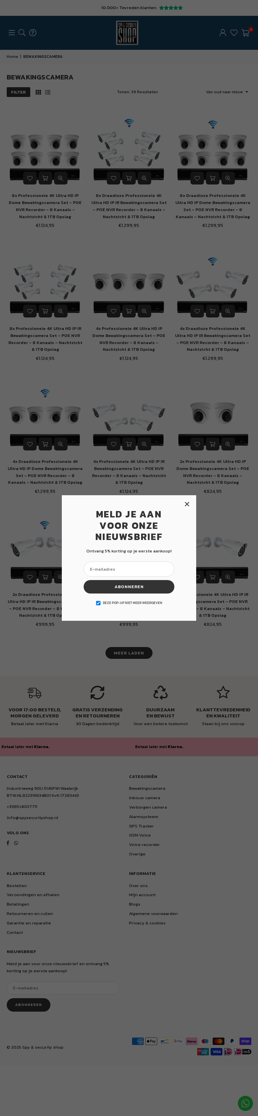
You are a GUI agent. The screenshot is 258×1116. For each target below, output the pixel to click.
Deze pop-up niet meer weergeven (132, 602)
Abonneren (129, 586)
